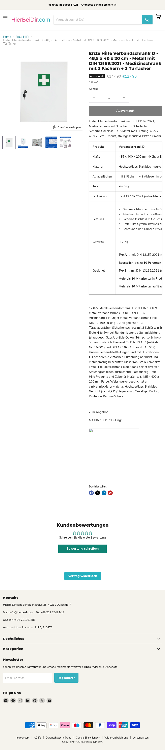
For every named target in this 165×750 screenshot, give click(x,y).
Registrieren (66, 678)
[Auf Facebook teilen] (91, 492)
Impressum (22, 738)
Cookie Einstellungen (88, 738)
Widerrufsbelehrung (116, 738)
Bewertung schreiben (82, 548)
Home (7, 37)
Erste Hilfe (22, 37)
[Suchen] (147, 19)
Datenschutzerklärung (58, 738)
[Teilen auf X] (97, 492)
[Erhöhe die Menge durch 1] (124, 98)
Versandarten (140, 738)
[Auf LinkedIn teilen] (104, 492)
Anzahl (93, 89)
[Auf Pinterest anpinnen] (110, 492)
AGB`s (37, 738)
